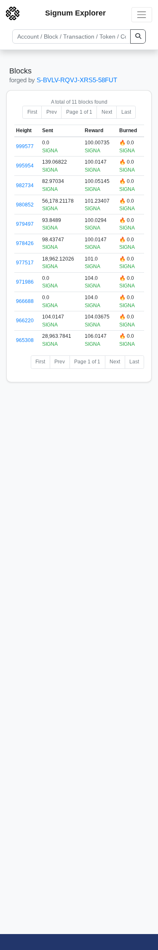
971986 (25, 282)
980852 (25, 205)
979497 (25, 224)
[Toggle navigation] (141, 14)
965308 (25, 340)
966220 (25, 321)
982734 (25, 185)
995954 (25, 166)
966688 (25, 301)
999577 (25, 146)
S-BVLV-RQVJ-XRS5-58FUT (77, 80)
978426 (25, 243)
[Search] (138, 36)
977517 (25, 263)
